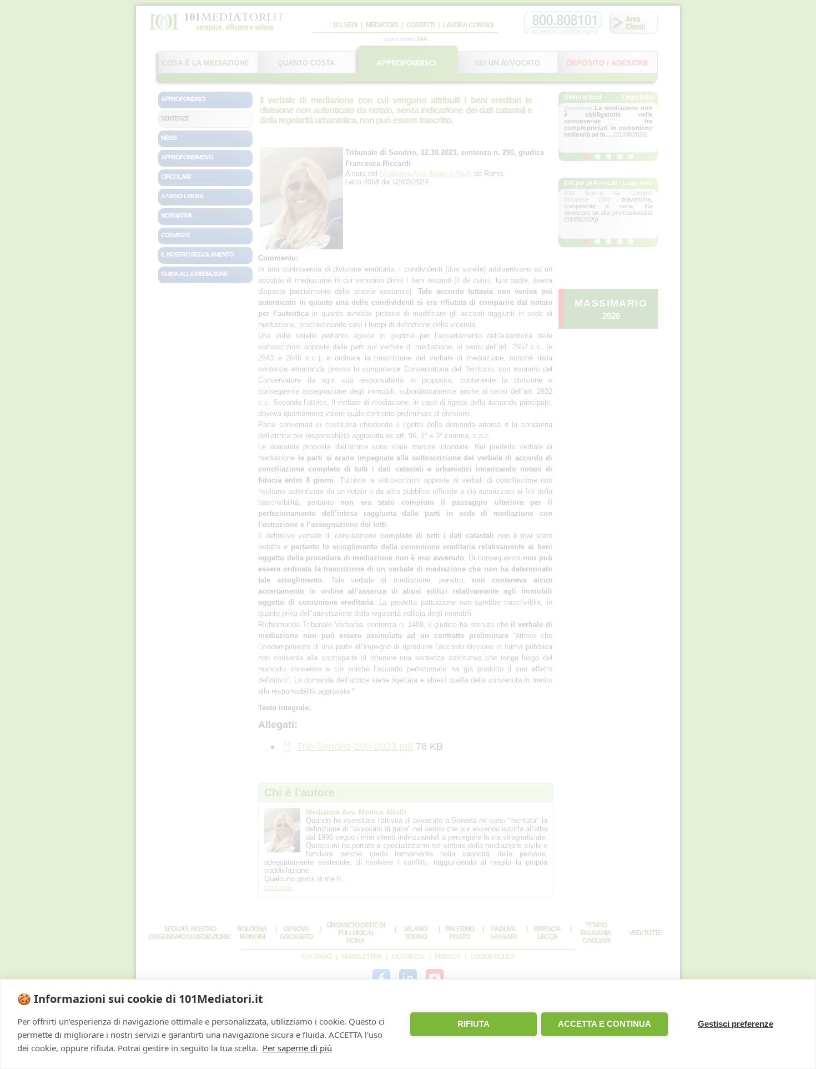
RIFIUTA (473, 1023)
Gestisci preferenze (735, 1023)
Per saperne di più (297, 1047)
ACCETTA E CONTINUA (604, 1023)
